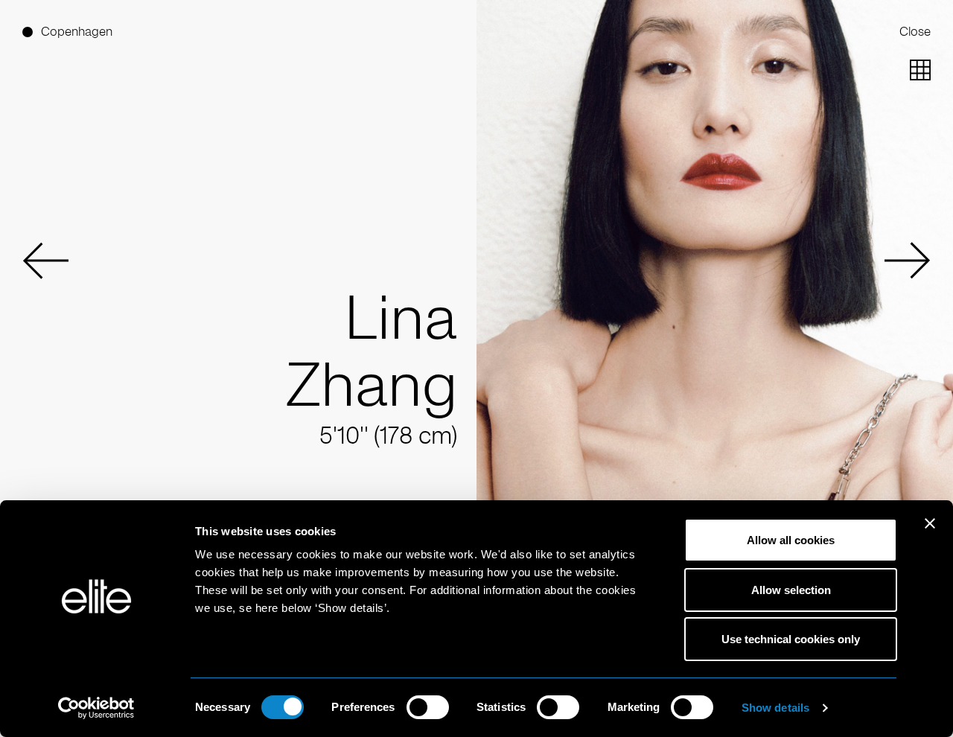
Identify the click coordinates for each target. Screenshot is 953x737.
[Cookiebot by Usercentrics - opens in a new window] (96, 708)
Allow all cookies (791, 540)
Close (915, 32)
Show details (775, 707)
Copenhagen (76, 32)
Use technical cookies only (790, 639)
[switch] (428, 707)
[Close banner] (930, 533)
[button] (45, 260)
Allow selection (791, 590)
